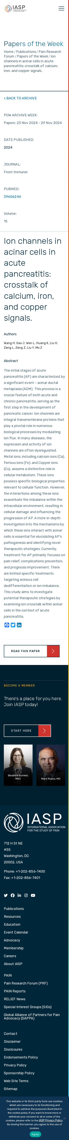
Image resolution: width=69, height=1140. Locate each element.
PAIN (8, 976)
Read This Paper (25, 651)
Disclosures (13, 1050)
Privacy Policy (15, 1065)
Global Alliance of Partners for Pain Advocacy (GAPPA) (32, 1016)
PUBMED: (11, 189)
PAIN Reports (14, 991)
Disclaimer (12, 1042)
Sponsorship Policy (19, 1073)
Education (12, 925)
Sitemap (10, 1089)
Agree (35, 1134)
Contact (10, 1034)
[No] (64, 1118)
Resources (12, 917)
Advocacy (12, 940)
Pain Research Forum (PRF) (26, 983)
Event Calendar (16, 932)
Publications (14, 909)
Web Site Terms (16, 1081)
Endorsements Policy (21, 1057)
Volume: (10, 213)
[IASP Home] (15, 8)
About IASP (13, 964)
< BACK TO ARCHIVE (20, 98)
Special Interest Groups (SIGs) (28, 1007)
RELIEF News (14, 999)
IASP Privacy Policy (51, 1120)
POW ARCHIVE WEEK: (21, 115)
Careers (10, 956)
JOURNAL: (12, 164)
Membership (14, 948)
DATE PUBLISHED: (19, 140)
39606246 (12, 197)
